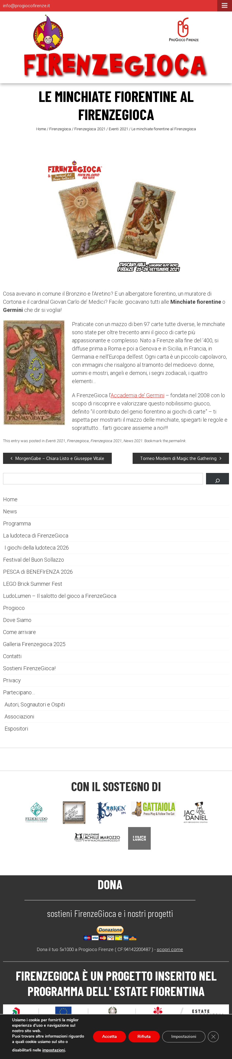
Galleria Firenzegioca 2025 (34, 644)
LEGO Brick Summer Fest (32, 584)
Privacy (12, 680)
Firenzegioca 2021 (89, 129)
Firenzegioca (60, 129)
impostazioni (53, 1050)
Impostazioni (183, 1036)
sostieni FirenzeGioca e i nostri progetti (110, 913)
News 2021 (133, 441)
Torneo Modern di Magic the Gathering (178, 458)
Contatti (12, 656)
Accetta (109, 1036)
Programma (17, 523)
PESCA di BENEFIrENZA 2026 (38, 572)
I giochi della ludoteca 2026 (37, 547)
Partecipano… (19, 692)
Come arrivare (19, 632)
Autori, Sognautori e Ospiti (35, 704)
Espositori (16, 728)
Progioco (14, 608)
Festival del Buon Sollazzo (33, 559)
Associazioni (19, 716)
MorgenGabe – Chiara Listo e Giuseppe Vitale (59, 458)
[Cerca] (217, 478)
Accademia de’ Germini (137, 395)
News (10, 511)
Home (41, 129)
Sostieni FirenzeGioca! (29, 668)
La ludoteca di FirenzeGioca (35, 535)
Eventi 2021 (118, 129)
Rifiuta (144, 1036)
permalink (177, 441)
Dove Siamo (17, 620)
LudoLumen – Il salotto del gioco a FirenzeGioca (59, 596)
